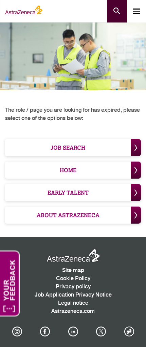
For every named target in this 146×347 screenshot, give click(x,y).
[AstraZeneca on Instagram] (17, 332)
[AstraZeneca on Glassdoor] (129, 332)
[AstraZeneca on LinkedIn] (73, 332)
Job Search (68, 147)
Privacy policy (73, 287)
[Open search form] (117, 11)
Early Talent (68, 192)
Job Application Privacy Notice (73, 295)
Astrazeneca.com (73, 311)
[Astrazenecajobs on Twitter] (101, 332)
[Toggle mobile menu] (136, 11)
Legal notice (73, 303)
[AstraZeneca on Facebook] (45, 332)
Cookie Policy (73, 279)
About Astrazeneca (68, 215)
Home (68, 170)
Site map (73, 270)
